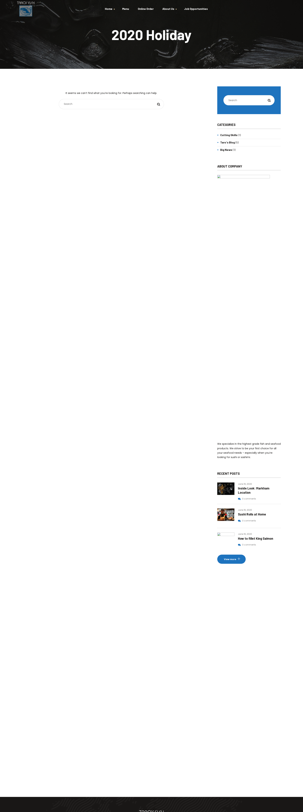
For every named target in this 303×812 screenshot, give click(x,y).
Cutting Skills (228, 135)
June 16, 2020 (245, 483)
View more (230, 559)
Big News (226, 149)
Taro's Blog (227, 142)
